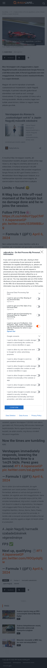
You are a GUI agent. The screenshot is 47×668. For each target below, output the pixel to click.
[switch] (38, 299)
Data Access (23, 415)
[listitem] (23, 293)
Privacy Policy (36, 415)
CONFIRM (14, 407)
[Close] (42, 252)
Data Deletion (11, 415)
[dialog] (23, 334)
